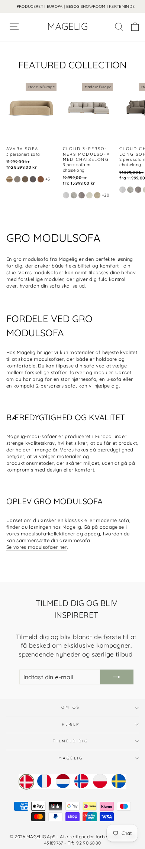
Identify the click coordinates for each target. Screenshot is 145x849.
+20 (105, 195)
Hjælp (71, 724)
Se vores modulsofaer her (36, 547)
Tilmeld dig (70, 741)
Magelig (70, 758)
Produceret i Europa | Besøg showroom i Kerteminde (76, 6)
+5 (47, 179)
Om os (70, 707)
